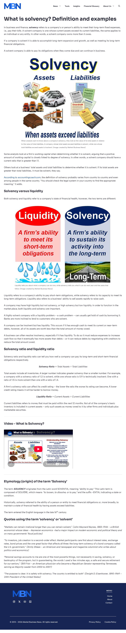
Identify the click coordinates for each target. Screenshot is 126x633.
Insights (76, 6)
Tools (67, 6)
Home (109, 596)
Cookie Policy (110, 622)
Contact (109, 603)
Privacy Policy (95, 622)
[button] (119, 6)
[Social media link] (14, 601)
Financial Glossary (91, 6)
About (109, 599)
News (55, 6)
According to (22, 177)
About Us (107, 6)
